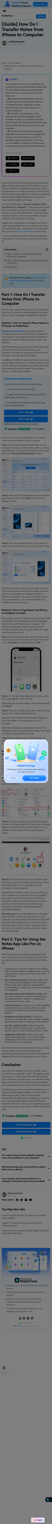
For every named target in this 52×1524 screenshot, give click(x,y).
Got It (13, 778)
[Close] (7, 742)
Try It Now (34, 778)
